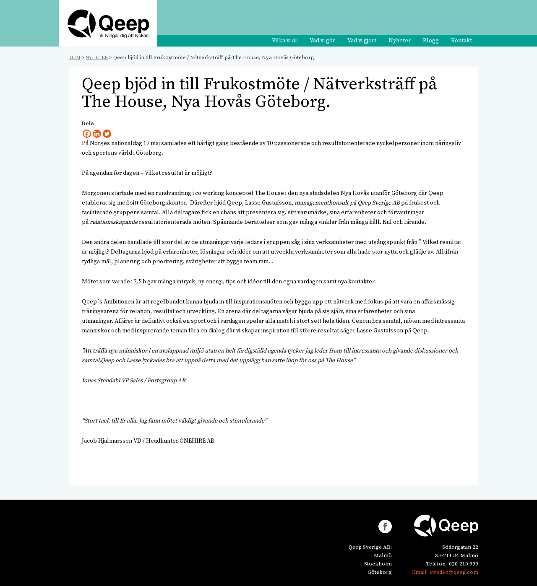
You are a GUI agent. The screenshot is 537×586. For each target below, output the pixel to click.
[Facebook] (87, 134)
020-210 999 (463, 563)
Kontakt (461, 40)
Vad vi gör (322, 40)
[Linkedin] (97, 134)
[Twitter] (107, 134)
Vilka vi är (284, 40)
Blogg (431, 40)
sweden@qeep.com (454, 572)
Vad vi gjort (361, 40)
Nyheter (399, 40)
